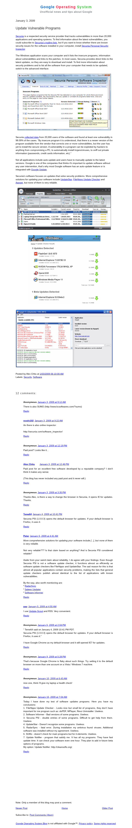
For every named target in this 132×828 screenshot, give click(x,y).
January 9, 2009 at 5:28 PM (52, 656)
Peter (26, 536)
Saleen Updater (33, 589)
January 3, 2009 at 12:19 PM (52, 445)
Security (28, 377)
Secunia (20, 36)
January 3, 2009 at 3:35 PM (52, 492)
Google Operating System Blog (31, 823)
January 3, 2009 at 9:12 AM (52, 402)
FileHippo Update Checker (86, 179)
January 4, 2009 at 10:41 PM (47, 514)
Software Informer (34, 592)
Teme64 (27, 514)
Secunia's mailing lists (46, 42)
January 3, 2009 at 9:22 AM (49, 420)
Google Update (39, 169)
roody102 (28, 420)
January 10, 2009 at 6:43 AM (52, 678)
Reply (26, 411)
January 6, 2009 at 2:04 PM (52, 625)
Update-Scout (36, 611)
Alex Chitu (29, 464)
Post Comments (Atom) (41, 815)
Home (65, 808)
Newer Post (21, 808)
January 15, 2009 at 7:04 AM (52, 697)
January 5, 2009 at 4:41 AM (44, 536)
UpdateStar (66, 179)
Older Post (107, 808)
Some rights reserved (105, 823)
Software (37, 377)
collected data (31, 137)
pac (25, 606)
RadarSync (30, 586)
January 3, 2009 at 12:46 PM (54, 464)
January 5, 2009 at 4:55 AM (42, 606)
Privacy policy (86, 823)
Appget (19, 182)
